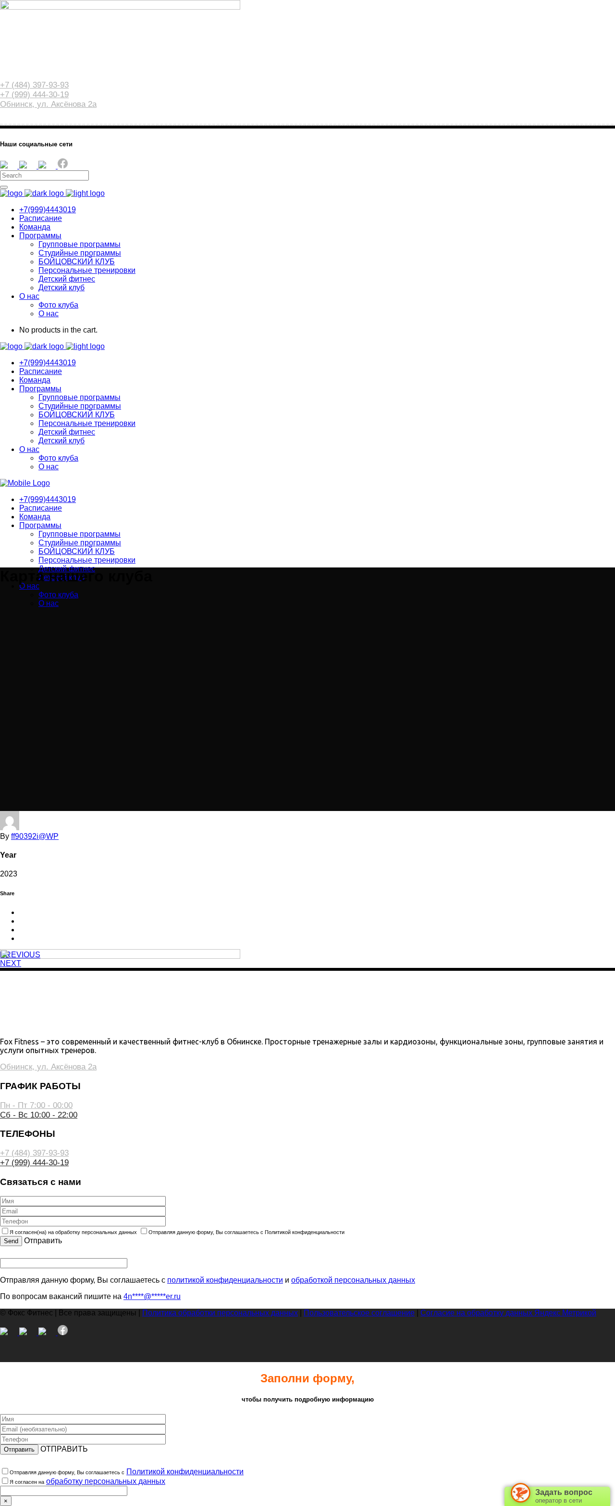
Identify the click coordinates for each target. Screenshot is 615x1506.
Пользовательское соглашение (359, 1313)
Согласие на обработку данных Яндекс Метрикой (508, 1313)
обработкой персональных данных (353, 1280)
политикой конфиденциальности (225, 1280)
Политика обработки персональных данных (220, 1313)
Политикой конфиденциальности (185, 1471)
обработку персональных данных (105, 1481)
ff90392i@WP (35, 836)
